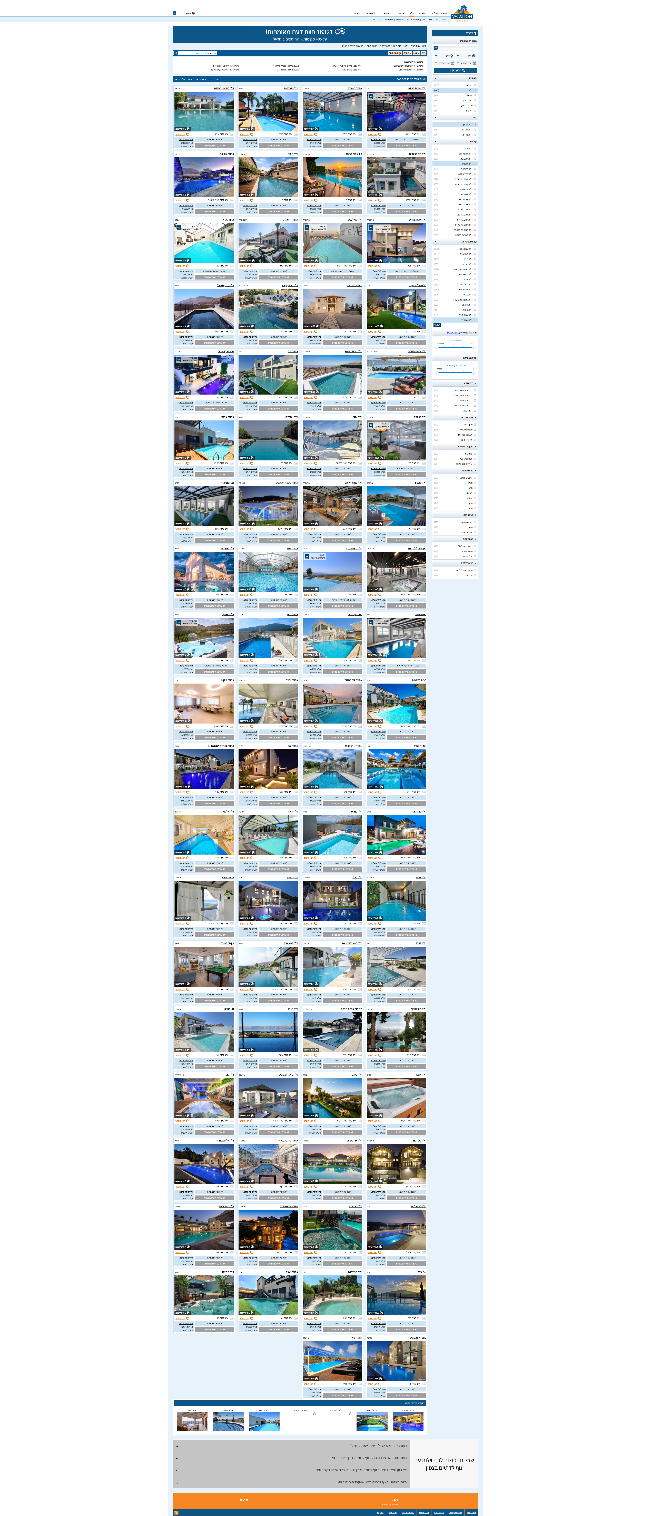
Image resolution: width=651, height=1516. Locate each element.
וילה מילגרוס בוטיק (288, 1074)
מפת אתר (393, 1512)
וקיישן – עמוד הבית (419, 45)
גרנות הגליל (243, 285)
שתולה (241, 811)
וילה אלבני (228, 811)
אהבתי (189, 13)
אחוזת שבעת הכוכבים (287, 482)
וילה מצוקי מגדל (225, 285)
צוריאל (177, 88)
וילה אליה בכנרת (225, 1140)
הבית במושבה (419, 680)
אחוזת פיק (292, 614)
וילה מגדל (293, 1009)
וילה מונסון (420, 482)
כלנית (241, 746)
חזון (240, 877)
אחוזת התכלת (290, 219)
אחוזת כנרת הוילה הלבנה (221, 746)
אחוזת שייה (356, 1337)
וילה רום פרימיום (417, 154)
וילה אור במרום (354, 1140)
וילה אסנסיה (291, 417)
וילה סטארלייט (418, 1206)
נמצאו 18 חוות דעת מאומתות (407, 271)
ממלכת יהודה (227, 482)
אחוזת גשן (293, 746)
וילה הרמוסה (355, 1206)
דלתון (369, 88)
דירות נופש (387, 13)
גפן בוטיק (229, 1009)
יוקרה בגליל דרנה (417, 548)
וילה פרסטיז (420, 417)
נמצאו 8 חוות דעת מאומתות (407, 468)
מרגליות (242, 1140)
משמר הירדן (179, 1075)
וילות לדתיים (376, 19)
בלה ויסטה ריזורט (417, 351)
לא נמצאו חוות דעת (343, 139)
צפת (368, 614)
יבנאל (369, 811)
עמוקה (369, 1009)
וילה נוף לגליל (355, 219)
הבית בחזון (292, 877)
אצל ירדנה (292, 548)
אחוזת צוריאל (227, 154)
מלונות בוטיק (371, 13)
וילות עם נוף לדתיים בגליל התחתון (287, 66)
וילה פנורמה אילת (300, 1410)
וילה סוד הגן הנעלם (224, 88)
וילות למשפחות (413, 19)
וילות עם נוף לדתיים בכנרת (413, 69)
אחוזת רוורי (228, 877)
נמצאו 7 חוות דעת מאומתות (215, 402)
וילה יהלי (357, 417)
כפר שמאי (307, 746)
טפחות (369, 943)
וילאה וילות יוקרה (417, 285)
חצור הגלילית (308, 1009)
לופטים (357, 13)
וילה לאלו (357, 877)
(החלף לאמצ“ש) (453, 332)
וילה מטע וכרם (226, 1206)
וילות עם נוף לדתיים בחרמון (290, 69)
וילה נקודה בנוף (354, 548)
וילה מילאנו (228, 1272)
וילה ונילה (293, 811)
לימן (304, 1272)
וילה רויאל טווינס (353, 351)
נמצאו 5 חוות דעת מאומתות (215, 665)
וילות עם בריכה (441, 19)
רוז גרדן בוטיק (355, 614)
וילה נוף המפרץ (228, 1410)
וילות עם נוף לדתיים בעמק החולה (226, 69)
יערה (177, 417)
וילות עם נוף (372, 45)
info (174, 13)
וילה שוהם (421, 877)
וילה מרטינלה (355, 1272)
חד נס (305, 548)
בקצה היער (420, 614)
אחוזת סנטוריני (354, 88)
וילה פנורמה (356, 811)
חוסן (368, 746)
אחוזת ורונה (292, 680)
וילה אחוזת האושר (417, 88)
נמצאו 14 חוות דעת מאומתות (215, 271)
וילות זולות (400, 19)
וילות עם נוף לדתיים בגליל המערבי (410, 66)
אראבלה (422, 1272)
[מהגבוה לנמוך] (200, 79)
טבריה (177, 351)
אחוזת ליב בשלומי (353, 680)
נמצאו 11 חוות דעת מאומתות (407, 139)
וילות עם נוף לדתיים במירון (351, 69)
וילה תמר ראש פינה (352, 943)
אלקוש (177, 1206)
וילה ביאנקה (228, 614)
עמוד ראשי (471, 1512)
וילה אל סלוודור (372, 1410)
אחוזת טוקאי (227, 680)
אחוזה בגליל (420, 746)
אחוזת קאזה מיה (408, 1410)
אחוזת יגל (293, 351)
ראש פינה (306, 943)
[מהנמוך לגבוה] (197, 79)
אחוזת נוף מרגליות (288, 1140)
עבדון (177, 220)
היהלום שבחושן (354, 285)
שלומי (305, 680)
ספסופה (306, 285)
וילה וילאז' (421, 1074)
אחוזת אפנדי (227, 417)
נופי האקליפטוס (226, 351)
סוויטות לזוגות (427, 19)
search (436, 48)
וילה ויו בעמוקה (418, 1009)
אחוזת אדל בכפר (353, 746)
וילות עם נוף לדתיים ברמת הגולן (227, 66)
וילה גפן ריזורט (264, 1410)
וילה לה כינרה (291, 943)
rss (176, 1513)
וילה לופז (229, 1074)
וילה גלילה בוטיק (336, 1410)
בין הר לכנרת (227, 943)
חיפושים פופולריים (439, 13)
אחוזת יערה (292, 1272)
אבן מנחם (370, 548)
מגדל (241, 88)
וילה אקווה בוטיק (417, 219)
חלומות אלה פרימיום (351, 1009)
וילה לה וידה (227, 548)
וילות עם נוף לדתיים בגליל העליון (349, 66)
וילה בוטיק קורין (290, 285)
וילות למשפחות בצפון (390, 1504)
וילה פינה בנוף (419, 1140)
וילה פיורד (421, 943)
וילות (411, 13)
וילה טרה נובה (419, 811)
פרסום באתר (439, 1512)
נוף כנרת (370, 154)
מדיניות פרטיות (408, 1512)
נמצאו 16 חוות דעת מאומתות (343, 271)
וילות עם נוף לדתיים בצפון (353, 45)
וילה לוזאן (192, 1410)
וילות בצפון (389, 19)
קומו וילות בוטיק (418, 1337)
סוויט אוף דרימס (354, 154)
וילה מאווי (293, 154)
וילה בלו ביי (356, 1074)
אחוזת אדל (228, 219)
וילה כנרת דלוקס (353, 482)
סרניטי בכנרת (291, 88)
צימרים (422, 13)
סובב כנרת (243, 220)
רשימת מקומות (455, 1512)
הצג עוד (437, 325)
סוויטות (401, 13)
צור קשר (380, 1512)
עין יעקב (306, 88)
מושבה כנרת (372, 351)
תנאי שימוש (424, 1512)
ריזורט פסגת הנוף (289, 1206)
